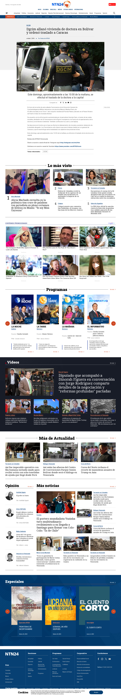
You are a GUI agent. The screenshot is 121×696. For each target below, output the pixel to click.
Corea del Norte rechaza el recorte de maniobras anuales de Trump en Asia (98, 470)
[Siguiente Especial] (113, 611)
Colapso (60, 203)
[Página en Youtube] (110, 659)
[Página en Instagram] (102, 659)
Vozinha (39, 515)
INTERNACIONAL (78, 9)
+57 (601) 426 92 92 (107, 667)
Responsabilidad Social (83, 658)
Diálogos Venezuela (49, 464)
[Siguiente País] (115, 17)
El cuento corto (94, 627)
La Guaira (47, 16)
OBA (78, 682)
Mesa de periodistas (55, 672)
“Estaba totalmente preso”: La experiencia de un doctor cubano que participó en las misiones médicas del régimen (22, 346)
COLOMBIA (46, 9)
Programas (97, 13)
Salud (91, 13)
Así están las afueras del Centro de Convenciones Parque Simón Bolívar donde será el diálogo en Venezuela (60, 471)
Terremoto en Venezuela (36, 16)
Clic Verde (54, 658)
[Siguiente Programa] (113, 323)
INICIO (39, 9)
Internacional (8, 682)
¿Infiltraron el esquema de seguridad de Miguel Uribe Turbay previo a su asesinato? (74, 420)
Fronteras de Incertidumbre (25, 628)
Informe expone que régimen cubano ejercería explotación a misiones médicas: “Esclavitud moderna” (16, 421)
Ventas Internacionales (83, 673)
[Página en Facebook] (98, 659)
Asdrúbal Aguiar (21, 492)
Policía (60, 188)
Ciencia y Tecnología (71, 13)
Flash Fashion (66, 661)
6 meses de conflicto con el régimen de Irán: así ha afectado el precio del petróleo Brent (73, 347)
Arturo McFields (21, 509)
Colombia (7, 670)
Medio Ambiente (21, 531)
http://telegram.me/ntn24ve (70, 142)
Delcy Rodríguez (56, 16)
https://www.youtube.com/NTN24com (68, 146)
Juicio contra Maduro (21, 16)
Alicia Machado (15, 196)
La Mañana (68, 326)
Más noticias (48, 485)
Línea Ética (79, 676)
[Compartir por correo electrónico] (68, 102)
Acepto (96, 692)
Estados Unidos (9, 679)
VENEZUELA (53, 9)
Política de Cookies (58, 693)
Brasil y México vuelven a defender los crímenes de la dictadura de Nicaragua (24, 515)
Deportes (44, 13)
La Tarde (41, 326)
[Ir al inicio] (14, 656)
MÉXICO (60, 9)
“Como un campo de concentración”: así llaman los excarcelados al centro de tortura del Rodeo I (48, 346)
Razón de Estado (56, 676)
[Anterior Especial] (7, 611)
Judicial (37, 13)
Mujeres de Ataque (67, 672)
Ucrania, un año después (60, 628)
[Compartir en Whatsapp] (70, 102)
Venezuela (8, 673)
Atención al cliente (81, 661)
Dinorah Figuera (63, 372)
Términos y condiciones (67, 691)
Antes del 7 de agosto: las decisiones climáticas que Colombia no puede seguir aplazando (24, 537)
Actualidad (17, 13)
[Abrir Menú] (6, 13)
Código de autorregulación (83, 670)
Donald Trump (66, 16)
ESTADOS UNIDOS (68, 9)
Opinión (105, 13)
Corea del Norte (85, 464)
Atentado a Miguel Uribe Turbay (71, 415)
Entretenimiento (83, 13)
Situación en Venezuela (23, 553)
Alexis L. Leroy (23, 545)
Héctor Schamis (24, 565)
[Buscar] (114, 13)
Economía (31, 13)
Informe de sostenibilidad (83, 667)
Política (24, 13)
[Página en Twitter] (106, 659)
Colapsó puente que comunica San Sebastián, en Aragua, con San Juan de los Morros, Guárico (70, 208)
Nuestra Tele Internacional (56, 13)
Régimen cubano (10, 415)
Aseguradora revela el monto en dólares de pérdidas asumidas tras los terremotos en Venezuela (102, 559)
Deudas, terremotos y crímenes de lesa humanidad (23, 559)
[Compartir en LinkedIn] (66, 102)
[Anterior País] (115, 16)
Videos (13, 362)
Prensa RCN (80, 679)
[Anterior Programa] (7, 323)
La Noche (16, 326)
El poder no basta (22, 495)
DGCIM (28, 25)
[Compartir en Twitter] (63, 102)
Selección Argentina (97, 203)
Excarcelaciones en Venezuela (99, 415)
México (7, 676)
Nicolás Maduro (94, 16)
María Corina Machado (43, 552)
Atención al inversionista (83, 664)
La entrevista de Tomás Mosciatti (56, 665)
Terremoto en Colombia (98, 188)
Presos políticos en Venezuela (79, 16)
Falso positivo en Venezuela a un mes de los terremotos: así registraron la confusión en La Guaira (76, 559)
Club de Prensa (66, 658)
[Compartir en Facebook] (60, 102)
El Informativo (95, 326)
